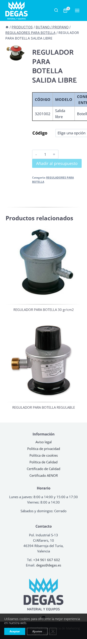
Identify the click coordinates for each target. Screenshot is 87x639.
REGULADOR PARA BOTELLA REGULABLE (43, 407)
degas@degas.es (48, 565)
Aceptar (15, 631)
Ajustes (37, 631)
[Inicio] (7, 27)
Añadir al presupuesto (57, 163)
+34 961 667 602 (46, 560)
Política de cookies (43, 455)
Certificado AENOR (43, 475)
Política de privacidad (43, 448)
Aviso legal (43, 442)
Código (39, 133)
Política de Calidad (43, 462)
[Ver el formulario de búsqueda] (56, 10)
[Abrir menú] (76, 11)
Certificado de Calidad (43, 468)
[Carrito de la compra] (64, 10)
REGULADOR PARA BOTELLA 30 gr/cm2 (43, 309)
